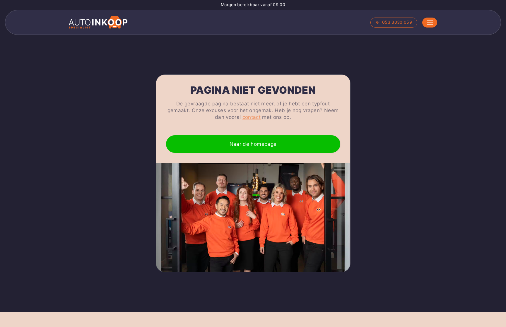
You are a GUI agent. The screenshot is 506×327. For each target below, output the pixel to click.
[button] (429, 23)
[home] (98, 22)
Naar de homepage (253, 144)
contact (251, 117)
